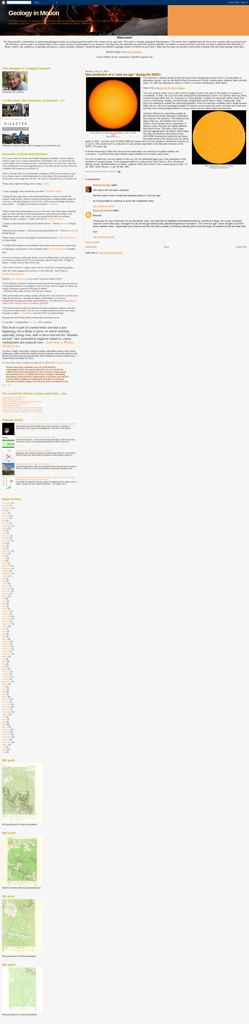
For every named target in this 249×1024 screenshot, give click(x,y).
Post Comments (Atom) (110, 252)
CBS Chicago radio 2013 (12, 399)
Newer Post (91, 246)
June (4, 533)
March (4, 513)
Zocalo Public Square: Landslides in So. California (22, 412)
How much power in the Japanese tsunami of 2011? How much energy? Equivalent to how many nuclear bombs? (45, 478)
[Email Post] (118, 171)
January (5, 518)
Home (166, 246)
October (5, 505)
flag (9, 385)
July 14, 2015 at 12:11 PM (103, 206)
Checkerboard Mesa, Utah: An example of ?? (34, 464)
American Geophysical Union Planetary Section (21, 401)
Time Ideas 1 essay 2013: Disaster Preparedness (22, 408)
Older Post (241, 246)
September (6, 508)
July (4, 531)
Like (4, 385)
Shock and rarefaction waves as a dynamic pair (35, 437)
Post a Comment (92, 242)
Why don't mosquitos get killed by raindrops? (34, 451)
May (4, 521)
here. (118, 137)
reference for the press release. (169, 88)
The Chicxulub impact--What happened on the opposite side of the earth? (46, 424)
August (5, 528)
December (6, 541)
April (4, 511)
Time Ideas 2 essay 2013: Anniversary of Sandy (22, 410)
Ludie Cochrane (133, 52)
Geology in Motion (33, 13)
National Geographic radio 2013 (15, 404)
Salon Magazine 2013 (11, 406)
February (6, 516)
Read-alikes (32, 322)
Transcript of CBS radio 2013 (14, 397)
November (6, 503)
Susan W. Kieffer (102, 210)
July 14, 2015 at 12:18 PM (103, 237)
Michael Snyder (102, 185)
